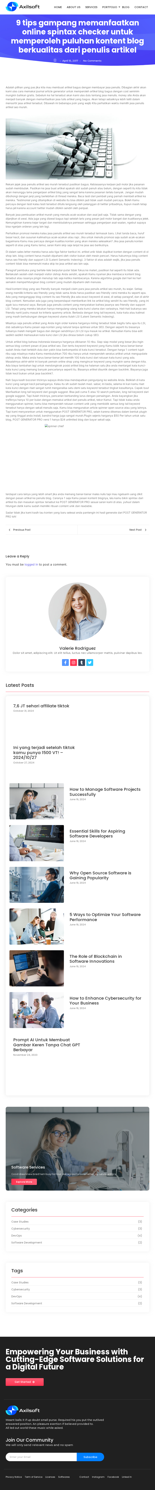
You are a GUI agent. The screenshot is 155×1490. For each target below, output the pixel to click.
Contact (141, 7)
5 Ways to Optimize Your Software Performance (105, 917)
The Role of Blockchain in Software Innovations (96, 959)
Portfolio (109, 7)
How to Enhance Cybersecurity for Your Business (105, 1001)
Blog (125, 7)
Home (58, 7)
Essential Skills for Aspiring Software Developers (97, 834)
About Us (73, 7)
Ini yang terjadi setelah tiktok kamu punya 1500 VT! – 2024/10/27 (44, 752)
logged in (31, 564)
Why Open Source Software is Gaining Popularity (100, 876)
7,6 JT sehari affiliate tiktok (41, 706)
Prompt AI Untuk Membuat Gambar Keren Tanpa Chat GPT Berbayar (46, 1044)
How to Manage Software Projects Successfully (105, 792)
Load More (77, 1088)
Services (91, 7)
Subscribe (90, 1457)
